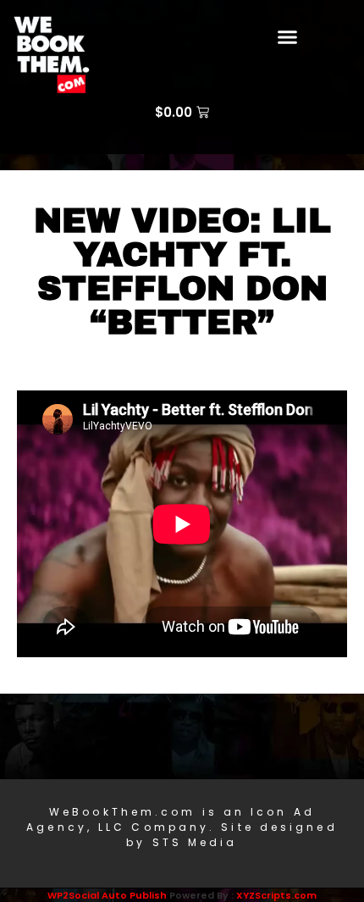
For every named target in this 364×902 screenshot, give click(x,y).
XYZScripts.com (276, 895)
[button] (288, 37)
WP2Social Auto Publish (107, 895)
